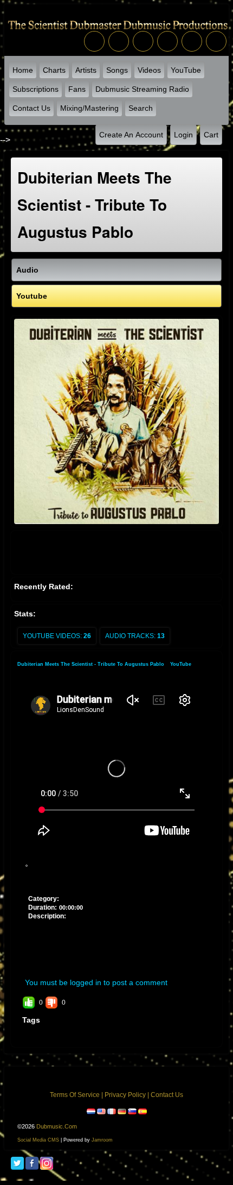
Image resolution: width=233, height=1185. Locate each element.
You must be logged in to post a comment (96, 982)
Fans (77, 89)
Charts (54, 70)
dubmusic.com (56, 1126)
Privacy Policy (125, 1095)
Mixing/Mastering (89, 108)
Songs (117, 70)
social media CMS (38, 1140)
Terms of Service (75, 1095)
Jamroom (102, 1140)
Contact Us (31, 108)
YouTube (186, 70)
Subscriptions (35, 89)
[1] (40, 877)
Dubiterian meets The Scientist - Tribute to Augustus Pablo (91, 664)
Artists (85, 70)
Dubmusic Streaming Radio (142, 89)
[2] (44, 877)
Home (22, 70)
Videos (149, 70)
